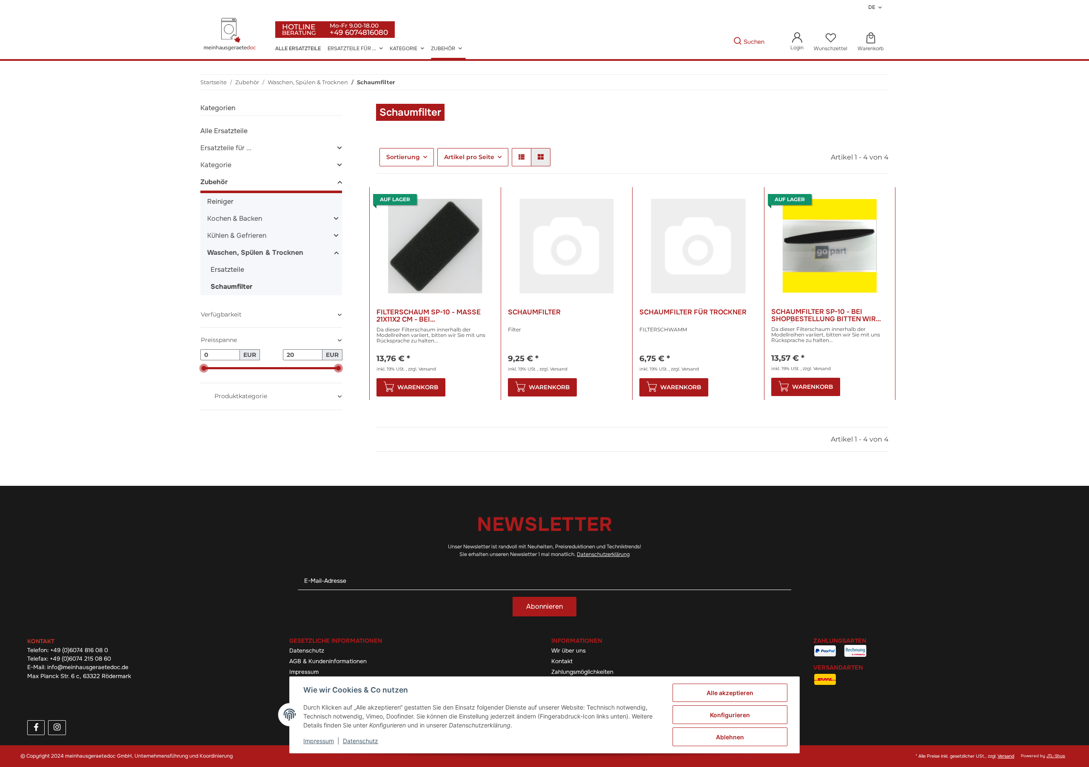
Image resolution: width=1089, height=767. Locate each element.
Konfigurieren (730, 715)
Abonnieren (544, 606)
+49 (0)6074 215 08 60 (80, 658)
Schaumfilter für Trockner (693, 312)
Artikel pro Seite (469, 157)
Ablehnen (730, 737)
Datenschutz (306, 650)
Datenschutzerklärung (603, 554)
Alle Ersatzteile (224, 130)
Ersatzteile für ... (225, 147)
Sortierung (403, 157)
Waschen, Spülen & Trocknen (255, 252)
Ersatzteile (227, 269)
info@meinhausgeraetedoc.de (87, 667)
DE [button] (871, 7)
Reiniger (220, 201)
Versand (427, 369)
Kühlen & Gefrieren (236, 235)
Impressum (304, 672)
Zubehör (214, 181)
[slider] (203, 368)
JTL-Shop (1055, 755)
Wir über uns (568, 650)
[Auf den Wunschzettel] (479, 201)
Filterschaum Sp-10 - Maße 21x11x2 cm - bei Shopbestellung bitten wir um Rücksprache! (435, 315)
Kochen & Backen (234, 218)
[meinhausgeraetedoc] (231, 35)
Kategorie (215, 164)
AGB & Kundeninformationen (328, 661)
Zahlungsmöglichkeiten (582, 672)
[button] (797, 42)
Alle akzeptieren (730, 692)
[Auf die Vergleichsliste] (457, 201)
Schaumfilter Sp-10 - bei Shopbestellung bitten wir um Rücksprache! (823, 315)
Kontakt (562, 661)
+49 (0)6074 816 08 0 (79, 650)
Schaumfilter (534, 312)
